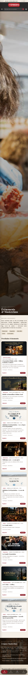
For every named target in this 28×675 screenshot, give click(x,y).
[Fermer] (26, 1)
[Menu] (2, 9)
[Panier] (26, 9)
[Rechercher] (23, 9)
